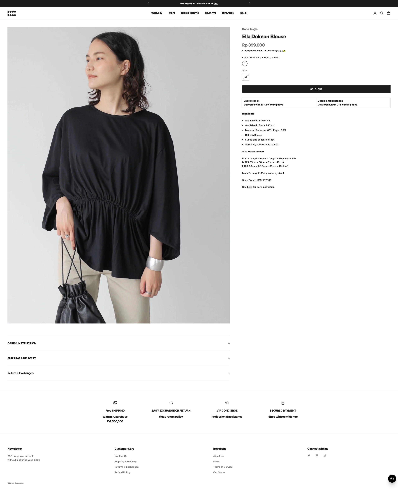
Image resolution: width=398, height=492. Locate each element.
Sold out (316, 89)
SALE (243, 12)
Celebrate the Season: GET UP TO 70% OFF (199, 3)
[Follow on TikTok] (325, 455)
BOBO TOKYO (190, 12)
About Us (218, 456)
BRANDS (228, 12)
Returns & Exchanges (127, 466)
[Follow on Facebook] (308, 455)
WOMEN (156, 12)
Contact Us (121, 456)
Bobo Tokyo (249, 29)
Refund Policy (122, 472)
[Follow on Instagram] (317, 455)
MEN (172, 12)
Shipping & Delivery (126, 461)
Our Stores (219, 472)
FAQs (216, 461)
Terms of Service (223, 466)
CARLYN (210, 12)
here (249, 186)
